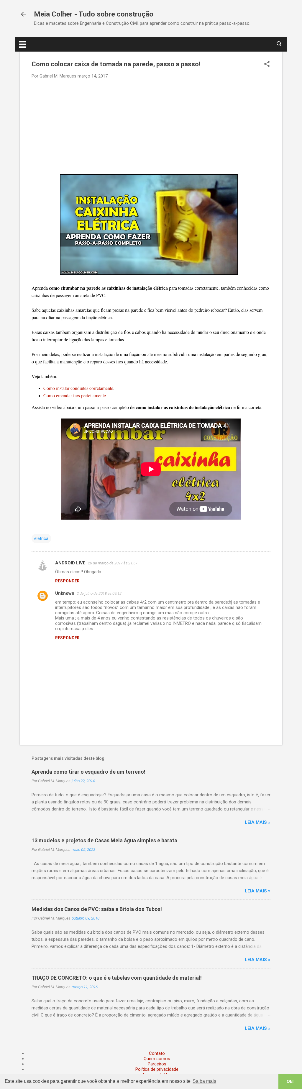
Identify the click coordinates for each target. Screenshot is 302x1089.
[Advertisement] (151, 126)
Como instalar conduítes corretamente (78, 388)
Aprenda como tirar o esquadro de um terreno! (88, 772)
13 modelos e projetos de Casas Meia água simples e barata (104, 840)
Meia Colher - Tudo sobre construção (93, 14)
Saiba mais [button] (204, 1081)
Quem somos (157, 1058)
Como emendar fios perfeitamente (74, 395)
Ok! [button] (290, 1081)
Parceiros (157, 1064)
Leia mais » (257, 822)
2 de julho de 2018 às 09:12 (99, 593)
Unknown (64, 593)
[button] (266, 64)
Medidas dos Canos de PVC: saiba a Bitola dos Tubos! (97, 909)
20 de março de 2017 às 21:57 (112, 563)
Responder (67, 581)
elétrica (41, 538)
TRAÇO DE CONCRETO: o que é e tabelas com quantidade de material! (117, 978)
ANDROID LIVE (70, 563)
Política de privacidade (156, 1069)
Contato (157, 1053)
